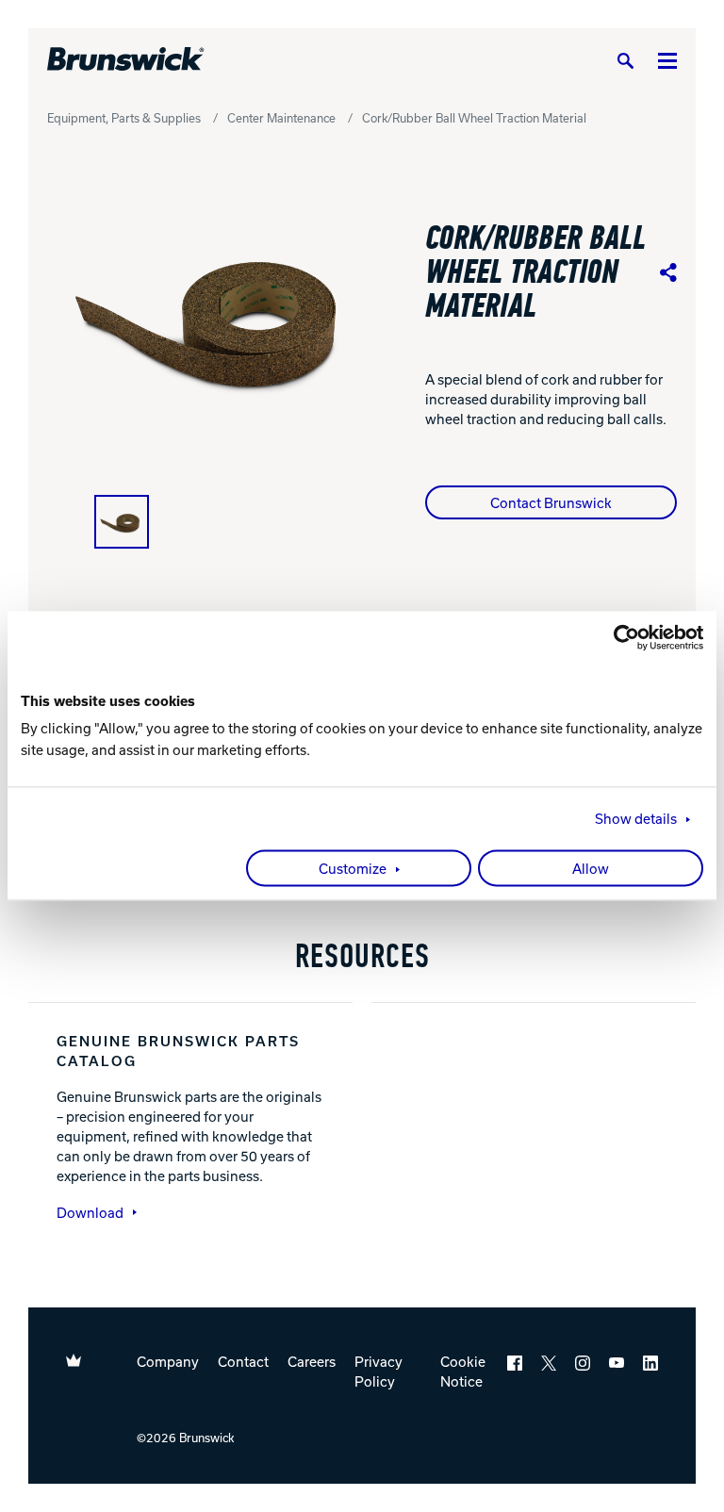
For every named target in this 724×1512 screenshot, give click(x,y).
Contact (243, 1361)
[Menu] (667, 60)
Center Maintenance (281, 117)
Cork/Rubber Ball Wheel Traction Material (474, 117)
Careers (312, 1361)
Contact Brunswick (551, 502)
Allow (590, 869)
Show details (636, 819)
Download (90, 1212)
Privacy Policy (378, 1371)
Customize (353, 869)
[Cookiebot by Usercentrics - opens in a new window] (620, 637)
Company (168, 1361)
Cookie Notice (462, 1371)
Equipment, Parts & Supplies (124, 117)
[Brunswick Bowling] (126, 59)
